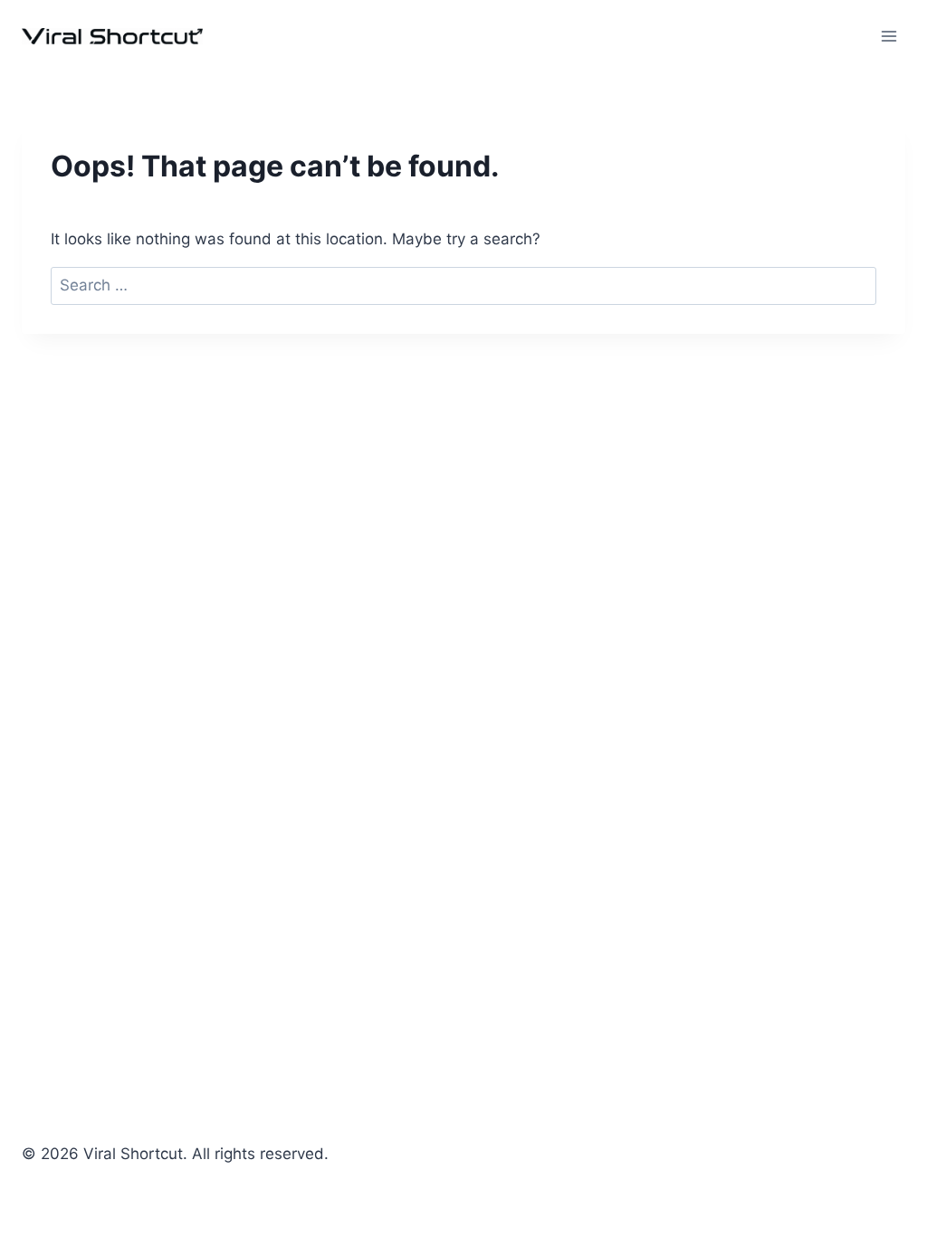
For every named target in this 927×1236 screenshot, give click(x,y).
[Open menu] (888, 36)
